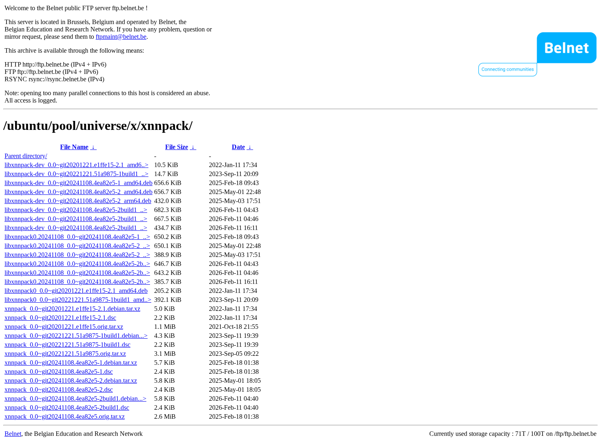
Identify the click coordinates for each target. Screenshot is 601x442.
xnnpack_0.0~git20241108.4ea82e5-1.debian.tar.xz (70, 362)
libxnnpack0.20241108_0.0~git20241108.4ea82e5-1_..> (77, 236)
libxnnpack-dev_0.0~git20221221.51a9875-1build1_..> (76, 173)
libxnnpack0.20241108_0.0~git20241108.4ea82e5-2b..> (77, 263)
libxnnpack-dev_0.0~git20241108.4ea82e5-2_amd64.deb (78, 191)
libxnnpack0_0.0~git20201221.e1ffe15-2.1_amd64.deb (76, 290)
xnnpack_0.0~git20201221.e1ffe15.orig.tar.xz (63, 326)
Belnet (12, 433)
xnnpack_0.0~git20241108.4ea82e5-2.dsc (58, 389)
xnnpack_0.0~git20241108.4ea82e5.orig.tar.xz (64, 416)
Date (238, 146)
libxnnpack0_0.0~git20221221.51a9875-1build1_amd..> (77, 299)
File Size (176, 146)
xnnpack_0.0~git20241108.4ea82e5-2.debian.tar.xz (70, 380)
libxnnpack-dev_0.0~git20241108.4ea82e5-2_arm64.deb (77, 200)
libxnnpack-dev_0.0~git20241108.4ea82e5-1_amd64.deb (78, 182)
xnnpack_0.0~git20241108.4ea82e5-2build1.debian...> (75, 398)
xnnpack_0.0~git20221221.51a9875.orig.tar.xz (65, 353)
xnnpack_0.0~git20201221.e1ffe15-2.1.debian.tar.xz (72, 308)
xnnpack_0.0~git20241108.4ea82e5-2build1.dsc (66, 407)
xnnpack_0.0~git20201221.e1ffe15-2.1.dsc (60, 317)
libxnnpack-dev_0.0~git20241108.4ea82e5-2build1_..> (75, 209)
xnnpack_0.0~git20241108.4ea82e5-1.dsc (58, 371)
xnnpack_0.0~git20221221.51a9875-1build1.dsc (67, 344)
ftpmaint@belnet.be (121, 36)
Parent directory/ (25, 155)
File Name (74, 146)
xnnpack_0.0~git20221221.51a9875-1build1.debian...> (76, 335)
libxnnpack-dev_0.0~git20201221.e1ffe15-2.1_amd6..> (76, 164)
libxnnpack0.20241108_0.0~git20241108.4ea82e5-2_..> (77, 245)
